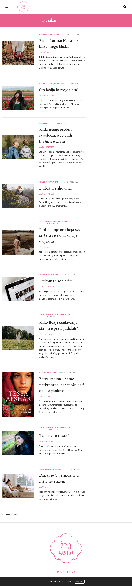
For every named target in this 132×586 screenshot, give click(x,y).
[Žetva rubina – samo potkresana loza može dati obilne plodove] (18, 394)
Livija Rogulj (47, 396)
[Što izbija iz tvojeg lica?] (18, 98)
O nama (60, 572)
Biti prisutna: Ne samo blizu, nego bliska (58, 43)
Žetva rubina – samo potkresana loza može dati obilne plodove (61, 384)
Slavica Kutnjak (48, 147)
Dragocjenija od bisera (49, 222)
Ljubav (42, 314)
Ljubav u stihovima (55, 188)
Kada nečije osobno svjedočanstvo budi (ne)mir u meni (55, 135)
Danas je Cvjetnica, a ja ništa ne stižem (59, 478)
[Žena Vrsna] (23, 7)
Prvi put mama (54, 34)
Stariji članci (12, 514)
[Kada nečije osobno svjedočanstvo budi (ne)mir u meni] (18, 147)
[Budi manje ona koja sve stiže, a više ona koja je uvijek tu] (18, 242)
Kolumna (43, 34)
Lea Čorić (45, 52)
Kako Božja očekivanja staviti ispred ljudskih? (58, 325)
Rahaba (45, 487)
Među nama (44, 373)
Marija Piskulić (48, 194)
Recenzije (54, 373)
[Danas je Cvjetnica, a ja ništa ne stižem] (18, 486)
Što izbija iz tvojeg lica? (59, 90)
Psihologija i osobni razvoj (58, 314)
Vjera (56, 84)
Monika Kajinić (48, 95)
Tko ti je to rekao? (54, 435)
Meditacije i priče (46, 84)
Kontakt (71, 572)
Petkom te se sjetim (56, 281)
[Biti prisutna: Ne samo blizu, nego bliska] (18, 53)
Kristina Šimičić (48, 441)
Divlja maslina (45, 469)
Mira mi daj (53, 182)
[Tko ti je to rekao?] (18, 443)
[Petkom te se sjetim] (18, 289)
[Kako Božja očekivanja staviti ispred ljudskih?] (18, 338)
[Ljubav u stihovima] (18, 196)
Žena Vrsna (47, 334)
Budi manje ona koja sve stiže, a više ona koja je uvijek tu (60, 235)
